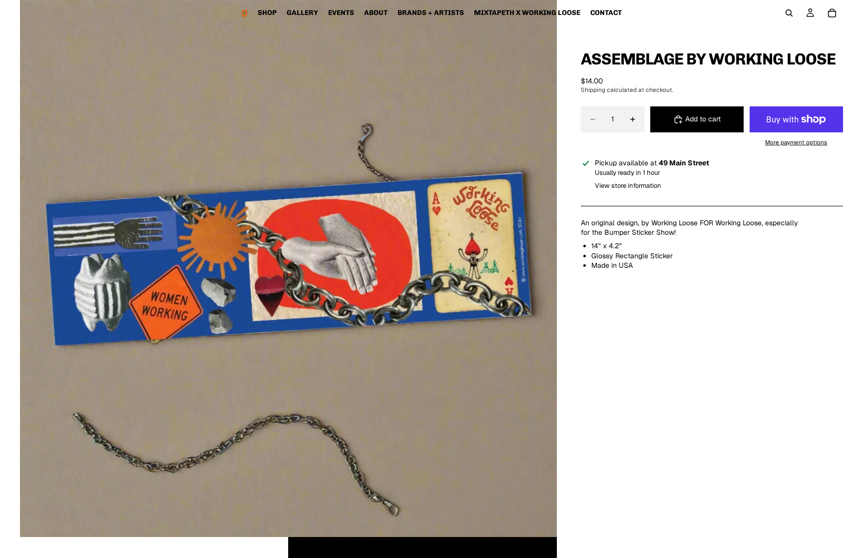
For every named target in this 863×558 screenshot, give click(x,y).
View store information (628, 185)
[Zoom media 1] (288, 268)
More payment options (796, 142)
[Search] (789, 13)
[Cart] (832, 13)
